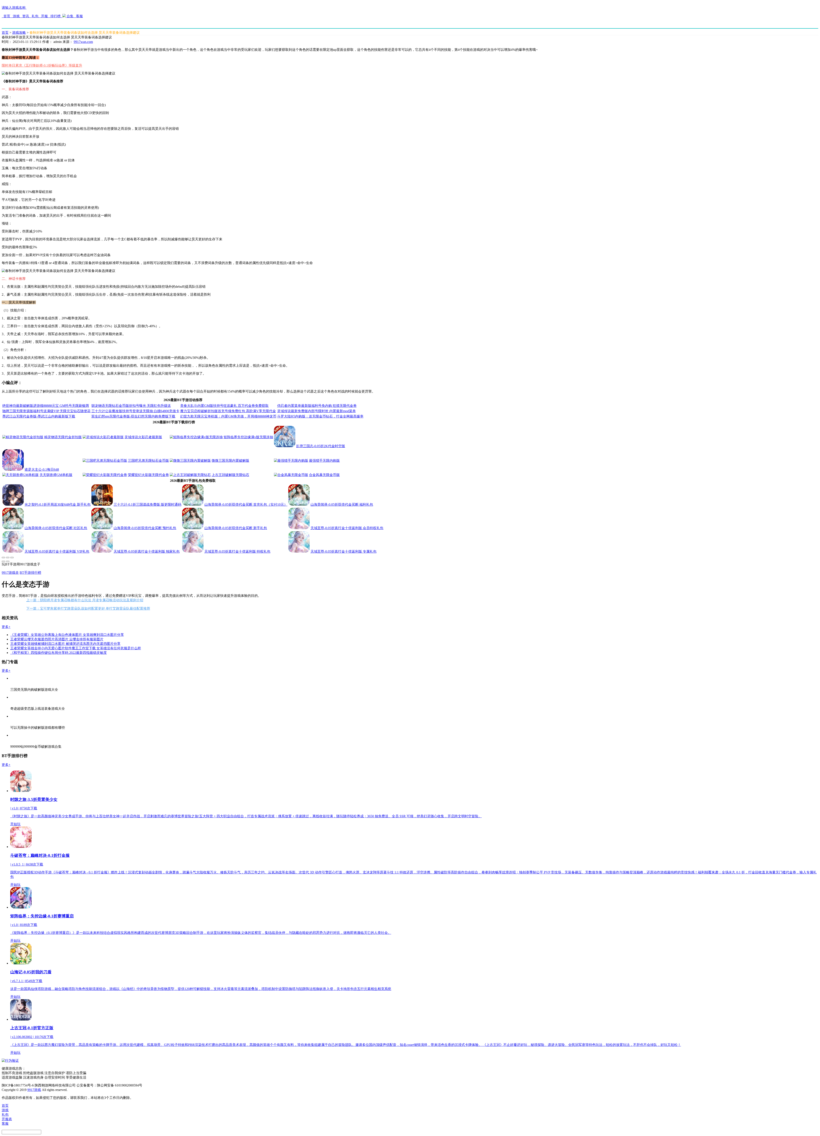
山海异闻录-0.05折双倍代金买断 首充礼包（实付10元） (245, 504)
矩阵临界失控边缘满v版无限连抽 (248, 437)
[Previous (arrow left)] (3, 561)
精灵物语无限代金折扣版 (63, 437)
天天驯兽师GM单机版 (56, 475)
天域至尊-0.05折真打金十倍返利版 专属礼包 (343, 551)
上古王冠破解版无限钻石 (230, 475)
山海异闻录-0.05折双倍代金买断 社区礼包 (56, 528)
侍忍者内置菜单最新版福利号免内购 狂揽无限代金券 (317, 405)
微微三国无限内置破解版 (230, 460)
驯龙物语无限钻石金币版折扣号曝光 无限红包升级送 (131, 405)
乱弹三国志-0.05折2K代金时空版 (320, 446)
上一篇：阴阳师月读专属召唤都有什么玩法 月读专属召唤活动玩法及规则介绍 (84, 600)
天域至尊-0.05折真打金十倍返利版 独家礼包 (147, 551)
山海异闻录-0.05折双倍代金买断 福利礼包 (341, 504)
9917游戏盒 (10, 572)
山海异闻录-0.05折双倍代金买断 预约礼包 (145, 528)
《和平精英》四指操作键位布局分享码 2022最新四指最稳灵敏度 (58, 652)
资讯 (25, 16)
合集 (70, 16)
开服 (44, 16)
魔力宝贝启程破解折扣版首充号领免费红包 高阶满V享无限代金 (228, 411)
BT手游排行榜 (30, 572)
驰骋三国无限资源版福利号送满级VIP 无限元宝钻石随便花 (46, 411)
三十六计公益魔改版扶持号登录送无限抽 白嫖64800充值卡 (135, 411)
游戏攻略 (19, 32)
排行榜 (56, 16)
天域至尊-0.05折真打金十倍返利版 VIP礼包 (57, 551)
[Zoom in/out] (12, 557)
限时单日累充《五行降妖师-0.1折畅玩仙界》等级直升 (42, 65)
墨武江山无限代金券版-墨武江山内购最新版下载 (38, 416)
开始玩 (15, 824)
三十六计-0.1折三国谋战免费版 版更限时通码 (147, 504)
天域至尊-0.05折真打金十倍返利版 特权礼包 (237, 551)
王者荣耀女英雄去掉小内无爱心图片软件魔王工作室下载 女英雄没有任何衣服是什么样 (75, 648)
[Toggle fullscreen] (7, 557)
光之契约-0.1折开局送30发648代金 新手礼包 (58, 504)
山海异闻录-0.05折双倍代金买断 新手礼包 (235, 528)
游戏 (16, 16)
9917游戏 (34, 1090)
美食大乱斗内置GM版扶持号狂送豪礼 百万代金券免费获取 (224, 405)
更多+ (6, 627)
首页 (7, 16)
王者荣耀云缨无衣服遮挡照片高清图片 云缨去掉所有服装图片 (56, 639)
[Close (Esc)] (3, 557)
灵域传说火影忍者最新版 (143, 437)
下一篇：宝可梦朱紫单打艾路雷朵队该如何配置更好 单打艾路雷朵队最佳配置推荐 (88, 608)
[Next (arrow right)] (7, 561)
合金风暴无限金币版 (324, 475)
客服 (79, 16)
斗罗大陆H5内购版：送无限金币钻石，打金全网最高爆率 (320, 416)
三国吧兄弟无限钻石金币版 (148, 460)
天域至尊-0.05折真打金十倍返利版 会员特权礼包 (346, 528)
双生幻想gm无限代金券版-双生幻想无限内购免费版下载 (133, 416)
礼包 (35, 16)
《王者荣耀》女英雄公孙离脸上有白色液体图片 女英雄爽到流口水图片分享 (67, 635)
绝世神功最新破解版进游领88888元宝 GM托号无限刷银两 (45, 405)
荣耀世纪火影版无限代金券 (148, 475)
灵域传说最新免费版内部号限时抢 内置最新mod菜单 (316, 411)
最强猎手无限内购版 (324, 460)
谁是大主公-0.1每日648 (42, 469)
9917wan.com (83, 42)
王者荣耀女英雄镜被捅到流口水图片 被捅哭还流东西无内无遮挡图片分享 (65, 643)
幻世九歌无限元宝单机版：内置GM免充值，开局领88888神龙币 (228, 416)
